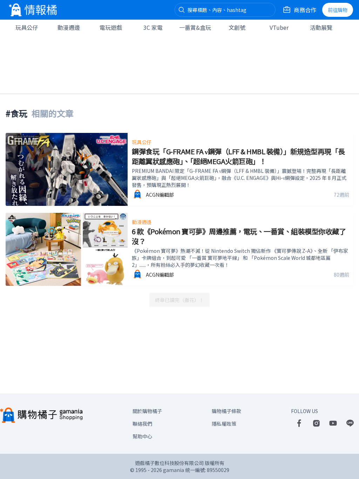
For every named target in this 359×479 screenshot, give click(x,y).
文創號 (237, 27)
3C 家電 (153, 27)
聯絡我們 (142, 423)
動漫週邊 (68, 27)
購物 (337, 9)
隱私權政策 (224, 423)
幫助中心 (142, 436)
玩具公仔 (26, 27)
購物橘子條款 (226, 410)
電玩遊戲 (111, 27)
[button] (181, 9)
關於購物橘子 (147, 410)
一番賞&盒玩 (195, 27)
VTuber (279, 27)
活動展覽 (321, 27)
